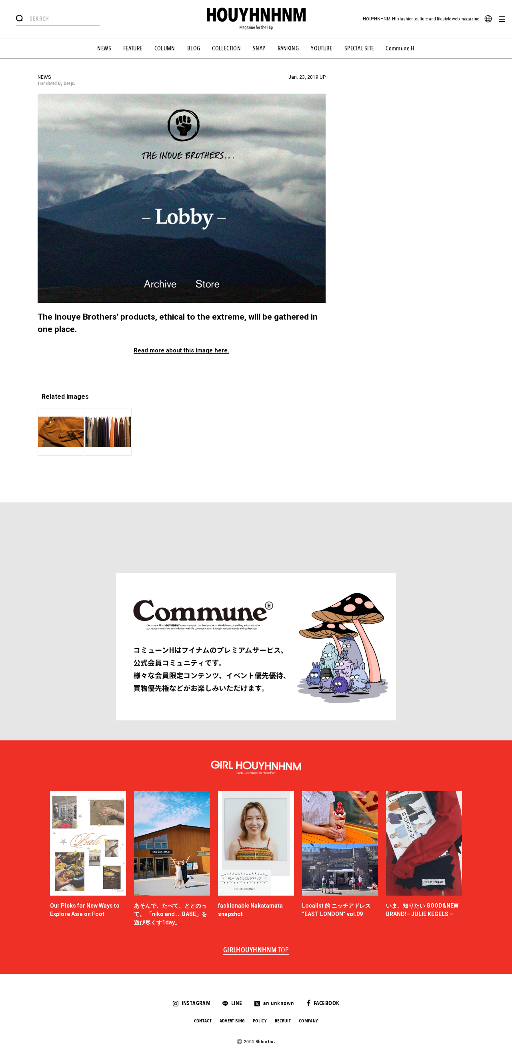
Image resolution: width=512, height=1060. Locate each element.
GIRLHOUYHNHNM (256, 950)
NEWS (104, 48)
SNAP (259, 48)
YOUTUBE (321, 48)
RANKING (288, 48)
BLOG (193, 48)
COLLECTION (226, 48)
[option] (88, 859)
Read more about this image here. (181, 351)
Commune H (400, 48)
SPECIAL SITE (359, 48)
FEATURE (132, 48)
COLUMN (164, 48)
